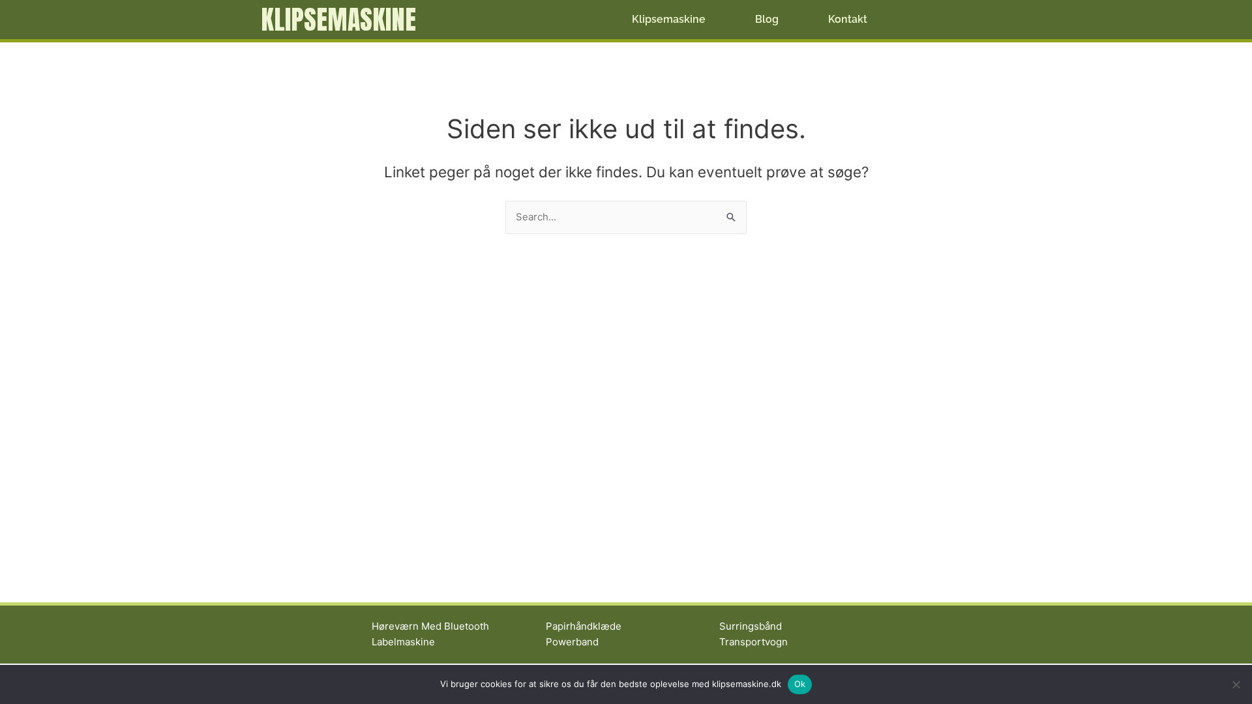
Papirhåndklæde (583, 626)
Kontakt (847, 19)
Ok (800, 684)
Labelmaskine (403, 642)
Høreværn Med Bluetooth (430, 626)
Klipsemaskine (338, 19)
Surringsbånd (750, 626)
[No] (1235, 684)
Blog (767, 19)
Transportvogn (753, 642)
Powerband (572, 642)
